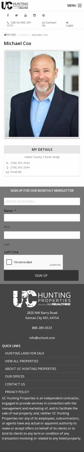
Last (7, 244)
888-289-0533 (19, 24)
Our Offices (14, 376)
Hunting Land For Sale (24, 353)
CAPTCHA (11, 252)
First (7, 227)
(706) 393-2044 (19, 163)
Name (10, 211)
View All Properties (21, 361)
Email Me (16, 172)
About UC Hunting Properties (30, 369)
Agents (24, 35)
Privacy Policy (17, 392)
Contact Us (15, 384)
